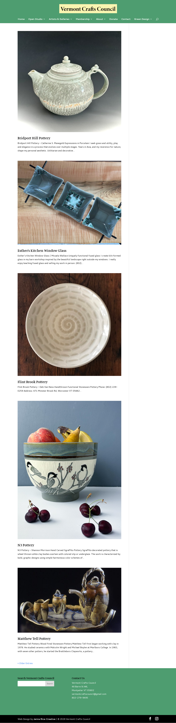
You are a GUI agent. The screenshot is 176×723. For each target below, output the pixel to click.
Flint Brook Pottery (33, 382)
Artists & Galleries (59, 19)
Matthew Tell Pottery (34, 638)
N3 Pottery (26, 545)
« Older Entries (25, 663)
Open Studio (35, 19)
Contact (125, 19)
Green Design (141, 19)
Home (21, 19)
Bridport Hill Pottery (34, 138)
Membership (83, 19)
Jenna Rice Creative (44, 719)
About (99, 19)
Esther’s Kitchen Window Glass (42, 250)
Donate (113, 19)
